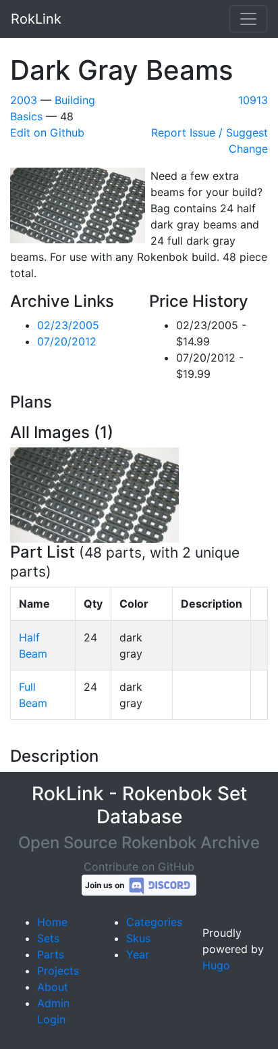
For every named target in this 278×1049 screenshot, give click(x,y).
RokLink (36, 19)
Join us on (105, 885)
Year (137, 954)
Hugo (216, 965)
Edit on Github (47, 132)
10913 (253, 100)
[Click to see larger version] (94, 494)
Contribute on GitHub (139, 866)
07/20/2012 (66, 341)
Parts (50, 954)
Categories (154, 922)
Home (52, 922)
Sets (48, 938)
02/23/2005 (68, 325)
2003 (23, 100)
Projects (58, 970)
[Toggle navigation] (248, 18)
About (52, 987)
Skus (138, 938)
